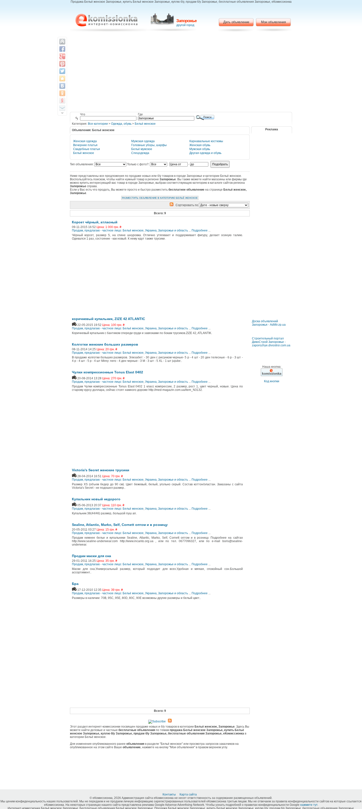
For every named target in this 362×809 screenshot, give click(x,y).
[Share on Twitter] (62, 71)
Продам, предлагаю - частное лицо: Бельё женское (108, 230)
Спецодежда (140, 153)
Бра (75, 584)
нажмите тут (308, 805)
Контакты (170, 794)
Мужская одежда (143, 141)
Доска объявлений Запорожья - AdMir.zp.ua (269, 323)
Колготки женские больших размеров (105, 344)
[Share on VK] (62, 86)
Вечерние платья (85, 145)
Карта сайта (188, 794)
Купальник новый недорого (96, 499)
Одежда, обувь (121, 123)
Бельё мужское (141, 149)
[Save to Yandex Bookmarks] (62, 101)
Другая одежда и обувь (205, 153)
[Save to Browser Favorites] (62, 78)
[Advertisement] (181, 72)
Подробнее (200, 230)
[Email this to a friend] (62, 108)
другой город (185, 25)
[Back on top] (62, 42)
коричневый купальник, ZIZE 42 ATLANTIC (108, 319)
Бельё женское (145, 123)
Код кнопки (271, 381)
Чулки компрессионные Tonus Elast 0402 (107, 372)
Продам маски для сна (91, 556)
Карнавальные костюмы (206, 141)
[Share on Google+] (62, 56)
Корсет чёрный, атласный (94, 222)
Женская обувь (199, 145)
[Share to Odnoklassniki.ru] (62, 93)
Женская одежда (85, 141)
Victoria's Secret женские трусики (100, 470)
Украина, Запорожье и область (166, 230)
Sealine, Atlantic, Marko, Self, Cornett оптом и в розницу (120, 525)
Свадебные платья (86, 149)
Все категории (98, 123)
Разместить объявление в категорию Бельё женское (160, 198)
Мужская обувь (199, 149)
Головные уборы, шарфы (149, 145)
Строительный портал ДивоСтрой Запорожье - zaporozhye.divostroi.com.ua (271, 342)
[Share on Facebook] (62, 49)
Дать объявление (236, 22)
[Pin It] (62, 64)
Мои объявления (273, 22)
